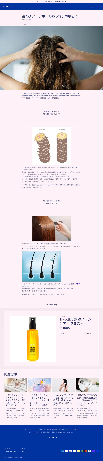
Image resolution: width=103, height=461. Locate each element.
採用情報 (54, 429)
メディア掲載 (47, 429)
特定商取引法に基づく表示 (59, 432)
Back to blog (53, 304)
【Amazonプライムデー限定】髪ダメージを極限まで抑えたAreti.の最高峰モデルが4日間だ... (63, 400)
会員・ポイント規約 (34, 432)
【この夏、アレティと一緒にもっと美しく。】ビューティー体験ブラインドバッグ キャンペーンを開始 (39, 400)
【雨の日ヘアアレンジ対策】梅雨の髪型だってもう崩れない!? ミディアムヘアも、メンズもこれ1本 (87, 400)
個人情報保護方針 (45, 432)
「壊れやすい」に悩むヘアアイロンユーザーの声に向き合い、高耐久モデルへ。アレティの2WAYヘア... (15, 400)
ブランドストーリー (30, 429)
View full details (87, 334)
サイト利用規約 (72, 429)
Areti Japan (10, 457)
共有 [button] (25, 24)
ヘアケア (77, 284)
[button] (3, 6)
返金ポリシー (70, 432)
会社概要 (39, 429)
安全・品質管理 (63, 429)
